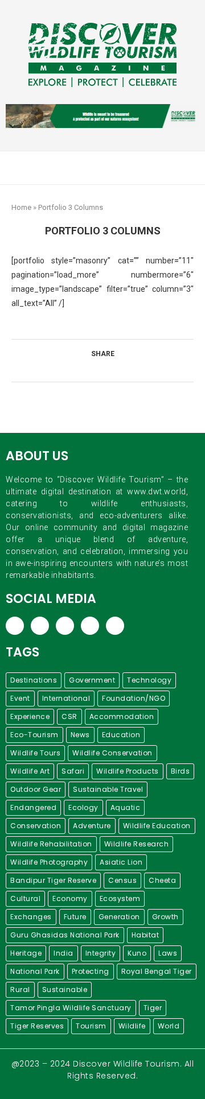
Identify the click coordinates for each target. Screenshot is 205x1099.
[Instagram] (153, 167)
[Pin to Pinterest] (111, 368)
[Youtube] (177, 167)
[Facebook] (129, 167)
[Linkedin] (165, 167)
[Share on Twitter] (99, 368)
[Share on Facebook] (87, 368)
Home (21, 207)
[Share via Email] (123, 368)
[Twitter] (141, 167)
